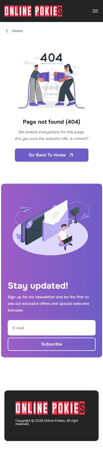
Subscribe (51, 344)
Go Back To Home (47, 155)
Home (17, 30)
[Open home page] (33, 10)
